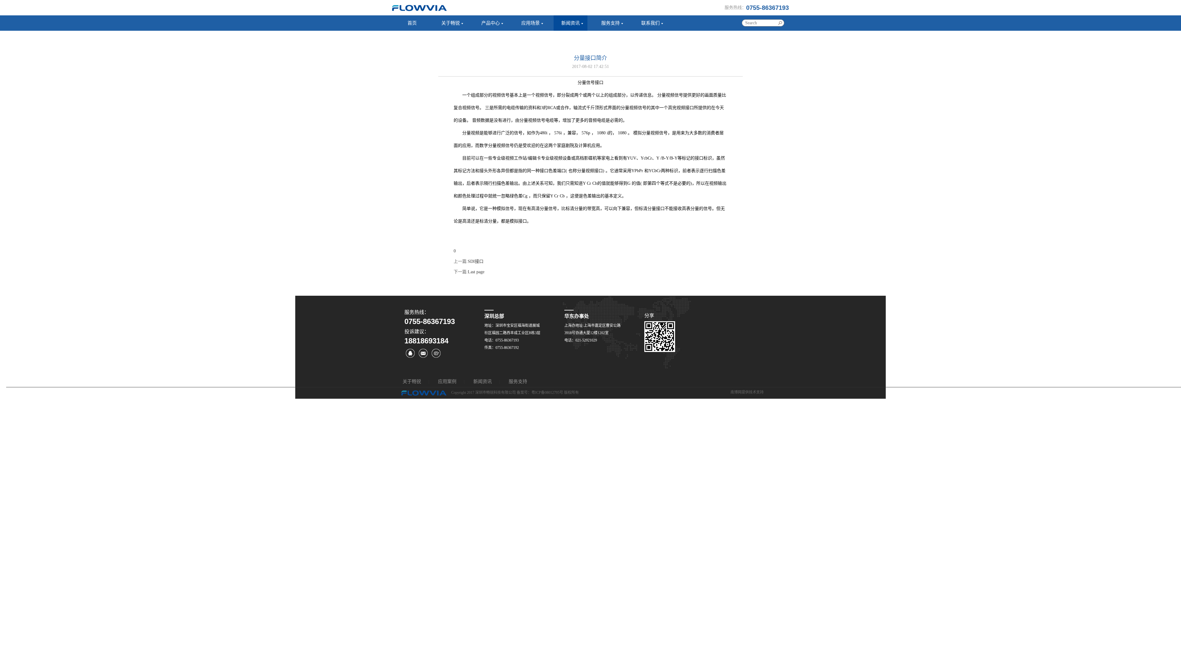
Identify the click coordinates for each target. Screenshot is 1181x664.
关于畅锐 (450, 23)
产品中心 (490, 23)
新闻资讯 (570, 23)
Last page (476, 272)
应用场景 (530, 23)
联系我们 (650, 23)
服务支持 (610, 23)
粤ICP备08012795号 (547, 392)
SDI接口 (475, 261)
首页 (412, 23)
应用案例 (447, 381)
